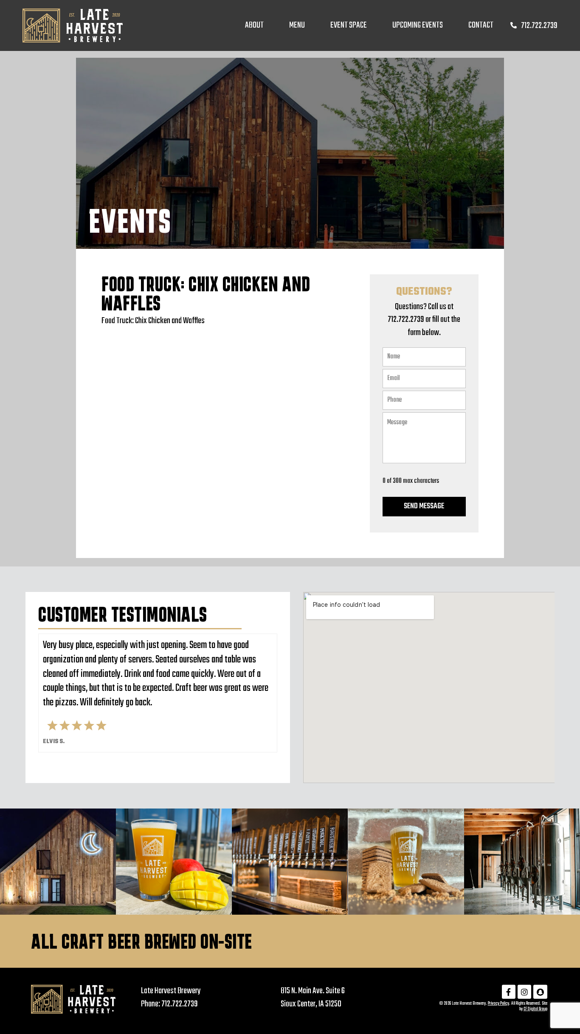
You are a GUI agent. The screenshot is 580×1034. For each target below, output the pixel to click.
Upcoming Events (417, 25)
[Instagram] (524, 991)
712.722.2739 (539, 25)
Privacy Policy (498, 1003)
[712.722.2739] (513, 25)
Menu (297, 25)
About (254, 25)
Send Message (424, 506)
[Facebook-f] (508, 991)
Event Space (348, 25)
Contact (480, 25)
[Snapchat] (540, 991)
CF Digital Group (535, 1009)
